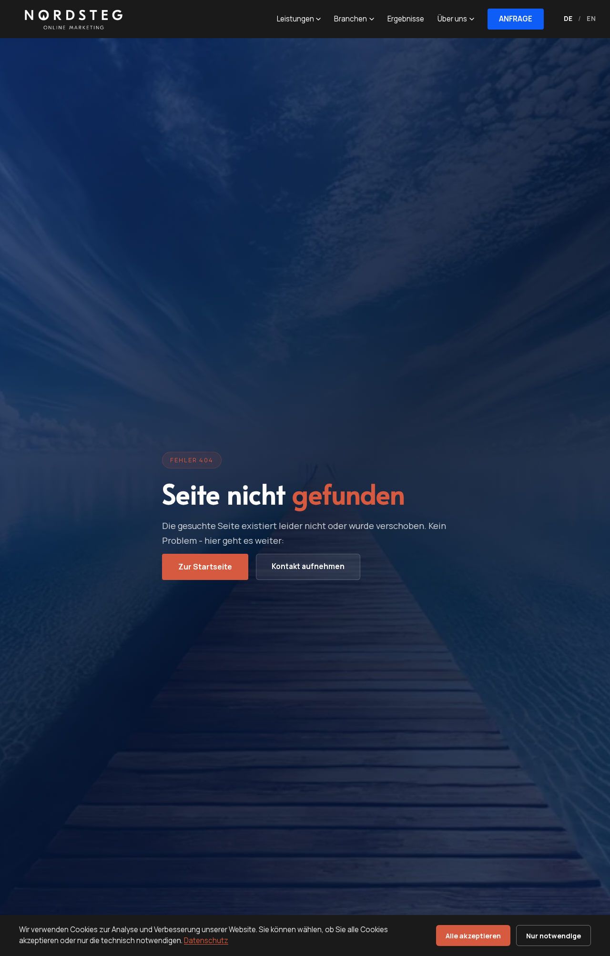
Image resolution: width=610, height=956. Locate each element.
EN (591, 18)
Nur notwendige (553, 935)
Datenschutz (206, 941)
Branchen (350, 19)
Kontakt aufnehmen (308, 566)
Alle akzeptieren (473, 935)
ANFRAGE (515, 19)
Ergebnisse (405, 19)
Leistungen (295, 19)
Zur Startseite (205, 566)
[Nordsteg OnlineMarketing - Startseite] (71, 19)
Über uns (452, 19)
